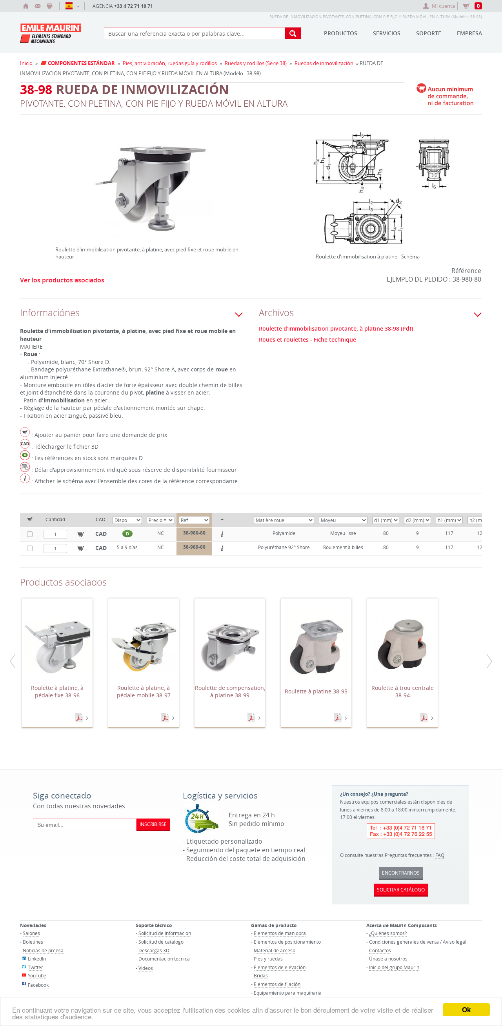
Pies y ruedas (268, 958)
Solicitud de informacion (164, 933)
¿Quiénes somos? (388, 933)
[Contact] (38, 6)
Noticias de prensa (43, 950)
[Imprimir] (49, 6)
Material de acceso (274, 950)
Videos (145, 968)
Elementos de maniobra (280, 933)
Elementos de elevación (280, 967)
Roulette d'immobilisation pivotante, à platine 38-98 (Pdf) (336, 328)
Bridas (261, 975)
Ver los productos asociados (62, 280)
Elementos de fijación (277, 984)
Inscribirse (153, 824)
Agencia (123, 6)
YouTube (37, 975)
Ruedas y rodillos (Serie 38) (256, 63)
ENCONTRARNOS (401, 873)
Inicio (26, 63)
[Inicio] (26, 6)
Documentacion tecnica (164, 958)
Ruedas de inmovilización (324, 63)
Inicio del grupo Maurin (394, 967)
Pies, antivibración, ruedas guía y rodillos (170, 63)
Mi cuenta (443, 5)
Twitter (35, 967)
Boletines (33, 942)
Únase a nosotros (388, 958)
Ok (466, 1009)
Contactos (380, 950)
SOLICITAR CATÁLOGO (401, 889)
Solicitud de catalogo (161, 942)
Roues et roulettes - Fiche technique (307, 339)
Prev (57, 178)
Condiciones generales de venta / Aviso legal (417, 942)
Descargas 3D (153, 950)
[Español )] (72, 6)
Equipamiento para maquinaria (288, 993)
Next (243, 178)
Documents (80, 718)
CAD (101, 533)
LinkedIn (37, 958)
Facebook (38, 985)
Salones (31, 933)
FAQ (439, 855)
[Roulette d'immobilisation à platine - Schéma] (381, 193)
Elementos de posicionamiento (287, 942)
